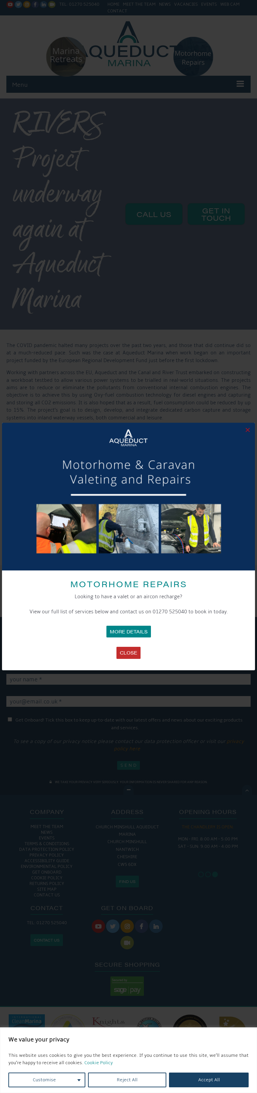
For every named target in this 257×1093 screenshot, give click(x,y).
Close (128, 652)
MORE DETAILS (129, 631)
